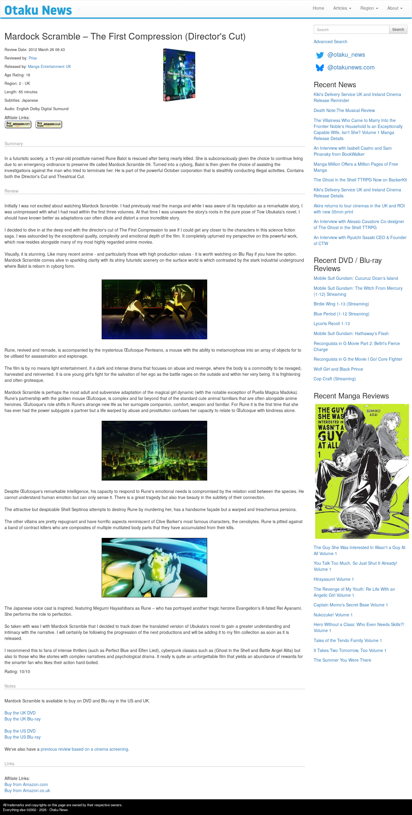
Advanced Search (330, 41)
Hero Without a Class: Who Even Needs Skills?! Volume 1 (359, 627)
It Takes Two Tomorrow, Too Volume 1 (350, 650)
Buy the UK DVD (20, 713)
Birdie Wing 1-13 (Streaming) (341, 304)
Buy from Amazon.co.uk (27, 790)
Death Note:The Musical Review (344, 110)
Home (318, 8)
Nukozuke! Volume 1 (333, 615)
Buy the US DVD (20, 731)
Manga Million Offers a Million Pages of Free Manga (356, 167)
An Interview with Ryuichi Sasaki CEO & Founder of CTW (360, 240)
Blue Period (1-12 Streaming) (341, 314)
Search (398, 29)
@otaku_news (346, 54)
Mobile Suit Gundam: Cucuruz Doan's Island (356, 278)
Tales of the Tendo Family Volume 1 (348, 640)
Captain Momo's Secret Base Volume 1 (351, 605)
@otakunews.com (351, 66)
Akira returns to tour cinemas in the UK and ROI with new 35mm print (359, 209)
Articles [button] (340, 8)
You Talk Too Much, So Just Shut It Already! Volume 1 (355, 566)
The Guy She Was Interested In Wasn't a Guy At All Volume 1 (359, 550)
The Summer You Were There (342, 660)
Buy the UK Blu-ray (23, 719)
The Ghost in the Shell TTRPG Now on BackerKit (360, 180)
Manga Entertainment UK (49, 66)
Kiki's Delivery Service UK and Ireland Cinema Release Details (357, 193)
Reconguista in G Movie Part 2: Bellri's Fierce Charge (357, 346)
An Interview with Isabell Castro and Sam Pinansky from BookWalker (353, 151)
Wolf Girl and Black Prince (338, 369)
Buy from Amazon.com (26, 784)
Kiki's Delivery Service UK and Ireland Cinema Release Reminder (357, 97)
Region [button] (367, 8)
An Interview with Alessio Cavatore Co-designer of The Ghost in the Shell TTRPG (359, 224)
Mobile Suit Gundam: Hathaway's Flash (351, 333)
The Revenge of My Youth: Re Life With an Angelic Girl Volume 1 (354, 592)
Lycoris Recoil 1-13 (332, 323)
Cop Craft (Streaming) (335, 379)
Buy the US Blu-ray (23, 737)
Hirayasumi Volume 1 (334, 579)
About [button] (393, 8)
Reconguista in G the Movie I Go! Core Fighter (358, 359)
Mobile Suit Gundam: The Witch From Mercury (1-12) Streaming (358, 291)
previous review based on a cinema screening (84, 749)
